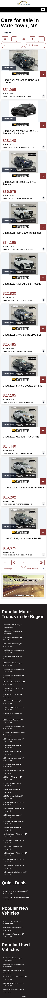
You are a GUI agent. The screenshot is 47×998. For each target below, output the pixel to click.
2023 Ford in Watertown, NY (12, 778)
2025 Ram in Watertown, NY (12, 816)
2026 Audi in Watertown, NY (12, 848)
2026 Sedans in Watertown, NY (13, 823)
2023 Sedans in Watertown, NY (13, 759)
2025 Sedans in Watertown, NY (13, 740)
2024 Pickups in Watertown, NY (13, 670)
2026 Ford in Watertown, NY (12, 829)
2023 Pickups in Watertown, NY (13, 677)
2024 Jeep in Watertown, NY (12, 696)
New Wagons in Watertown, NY (13, 935)
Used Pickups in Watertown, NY (13, 965)
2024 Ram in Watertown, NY (12, 746)
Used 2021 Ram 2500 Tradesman (22, 232)
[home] (23, 3)
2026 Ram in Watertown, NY (12, 658)
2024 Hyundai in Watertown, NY (13, 708)
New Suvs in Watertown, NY (12, 922)
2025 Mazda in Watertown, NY (13, 797)
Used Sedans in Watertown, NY (13, 972)
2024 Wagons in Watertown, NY (13, 804)
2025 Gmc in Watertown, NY (12, 784)
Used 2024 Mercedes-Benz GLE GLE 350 (21, 81)
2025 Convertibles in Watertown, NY (15, 873)
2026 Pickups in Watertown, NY (13, 651)
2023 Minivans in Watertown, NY (14, 842)
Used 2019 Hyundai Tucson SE (21, 436)
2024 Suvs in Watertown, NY (12, 626)
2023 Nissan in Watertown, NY (13, 721)
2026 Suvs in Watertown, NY (12, 639)
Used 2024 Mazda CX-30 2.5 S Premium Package (21, 132)
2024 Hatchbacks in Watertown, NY (15, 835)
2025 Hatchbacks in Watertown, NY (15, 854)
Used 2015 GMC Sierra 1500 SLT (22, 334)
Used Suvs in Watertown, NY (12, 959)
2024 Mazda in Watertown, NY (13, 715)
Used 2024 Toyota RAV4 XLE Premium (20, 183)
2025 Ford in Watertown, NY (12, 753)
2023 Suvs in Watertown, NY (12, 632)
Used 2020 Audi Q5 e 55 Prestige (22, 283)
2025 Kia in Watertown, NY (12, 791)
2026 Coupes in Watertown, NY (13, 867)
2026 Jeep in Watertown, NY (12, 645)
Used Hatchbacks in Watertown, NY (15, 978)
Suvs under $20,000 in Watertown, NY (15, 892)
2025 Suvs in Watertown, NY (12, 664)
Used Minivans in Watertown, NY (14, 991)
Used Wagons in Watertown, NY (13, 984)
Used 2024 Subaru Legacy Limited (22, 385)
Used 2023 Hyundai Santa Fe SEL (22, 538)
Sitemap (23, 996)
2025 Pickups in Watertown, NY (13, 727)
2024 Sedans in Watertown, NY (13, 810)
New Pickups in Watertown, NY (13, 929)
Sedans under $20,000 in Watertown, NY (16, 899)
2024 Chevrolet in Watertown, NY (14, 683)
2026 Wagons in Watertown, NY (13, 772)
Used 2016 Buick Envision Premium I (23, 489)
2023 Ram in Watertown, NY (12, 765)
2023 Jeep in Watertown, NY (12, 702)
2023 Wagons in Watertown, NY (13, 861)
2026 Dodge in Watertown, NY (13, 689)
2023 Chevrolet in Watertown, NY (14, 734)
